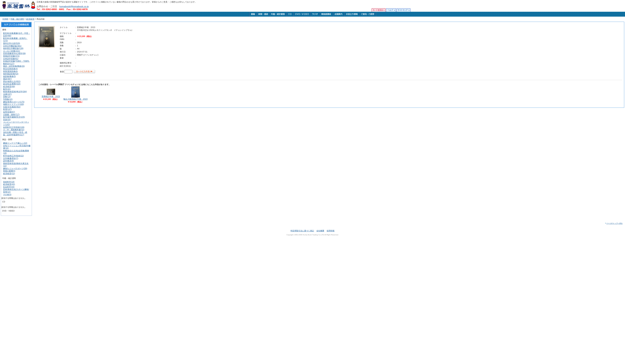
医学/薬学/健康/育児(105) (14, 117)
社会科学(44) (8, 187)
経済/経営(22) (9, 173)
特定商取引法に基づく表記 (302, 231)
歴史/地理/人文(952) (12, 81)
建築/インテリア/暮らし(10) (15, 143)
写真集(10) (8, 99)
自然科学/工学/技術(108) (13, 127)
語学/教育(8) (8, 161)
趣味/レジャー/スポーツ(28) (15, 168)
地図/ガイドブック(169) (13, 104)
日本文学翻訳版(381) (12, 46)
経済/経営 (30, 19)
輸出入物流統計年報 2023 (75, 99)
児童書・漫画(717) (11, 114)
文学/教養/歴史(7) (10, 158)
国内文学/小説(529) (11, 43)
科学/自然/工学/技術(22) (13, 156)
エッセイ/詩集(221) (11, 51)
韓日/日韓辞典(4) (10, 69)
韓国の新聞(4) (9, 171)
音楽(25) (7, 119)
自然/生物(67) (9, 112)
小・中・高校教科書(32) (13, 130)
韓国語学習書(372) (11, 56)
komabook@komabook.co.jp (74, 6)
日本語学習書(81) (10, 59)
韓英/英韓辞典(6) (10, 71)
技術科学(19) (8, 182)
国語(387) (7, 79)
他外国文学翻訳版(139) (13, 48)
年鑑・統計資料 (17, 19)
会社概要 (320, 231)
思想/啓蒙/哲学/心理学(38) (14, 53)
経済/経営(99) (9, 86)
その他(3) (7, 194)
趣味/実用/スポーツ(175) (13, 102)
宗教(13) (7, 96)
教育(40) (7, 89)
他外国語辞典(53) (10, 74)
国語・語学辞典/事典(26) (14, 66)
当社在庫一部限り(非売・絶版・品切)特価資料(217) (15, 133)
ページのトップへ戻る (614, 223)
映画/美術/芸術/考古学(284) (15, 91)
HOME (5, 19)
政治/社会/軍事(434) (12, 84)
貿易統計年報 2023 (51, 96)
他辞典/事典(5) (9, 76)
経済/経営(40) (9, 184)
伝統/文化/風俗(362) (12, 107)
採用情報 (330, 231)
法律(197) (7, 94)
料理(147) (7, 109)
